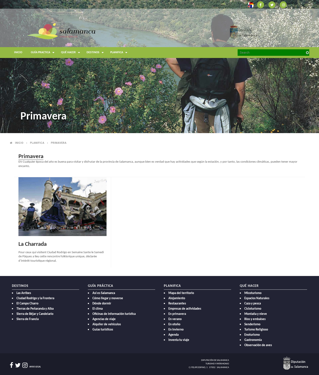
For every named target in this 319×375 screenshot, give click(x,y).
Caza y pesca (252, 303)
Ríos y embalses (255, 319)
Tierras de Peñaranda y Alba (35, 309)
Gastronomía (253, 340)
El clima (97, 309)
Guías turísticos (102, 329)
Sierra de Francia (27, 319)
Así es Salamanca (103, 293)
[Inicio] (61, 31)
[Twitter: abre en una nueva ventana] (272, 4)
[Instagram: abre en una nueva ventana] (283, 4)
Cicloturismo (252, 309)
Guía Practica (40, 52)
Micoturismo (252, 293)
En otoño (174, 324)
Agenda (173, 335)
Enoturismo (252, 335)
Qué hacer (68, 52)
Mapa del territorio (181, 293)
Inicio (18, 52)
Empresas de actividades (184, 309)
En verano (175, 319)
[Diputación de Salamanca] (243, 31)
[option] (159, 66)
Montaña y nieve (255, 314)
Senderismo (252, 324)
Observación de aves (258, 345)
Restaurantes (177, 303)
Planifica (116, 52)
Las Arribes (23, 293)
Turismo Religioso (256, 329)
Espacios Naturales (256, 298)
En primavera (177, 314)
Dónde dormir (101, 303)
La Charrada (32, 244)
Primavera (58, 142)
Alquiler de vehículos (106, 324)
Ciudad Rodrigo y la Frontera (35, 298)
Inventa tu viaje (178, 340)
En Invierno (176, 329)
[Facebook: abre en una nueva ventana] (260, 4)
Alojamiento (176, 298)
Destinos (93, 52)
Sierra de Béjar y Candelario (34, 314)
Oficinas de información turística (114, 314)
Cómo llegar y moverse (107, 298)
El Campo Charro (27, 303)
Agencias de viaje (104, 319)
